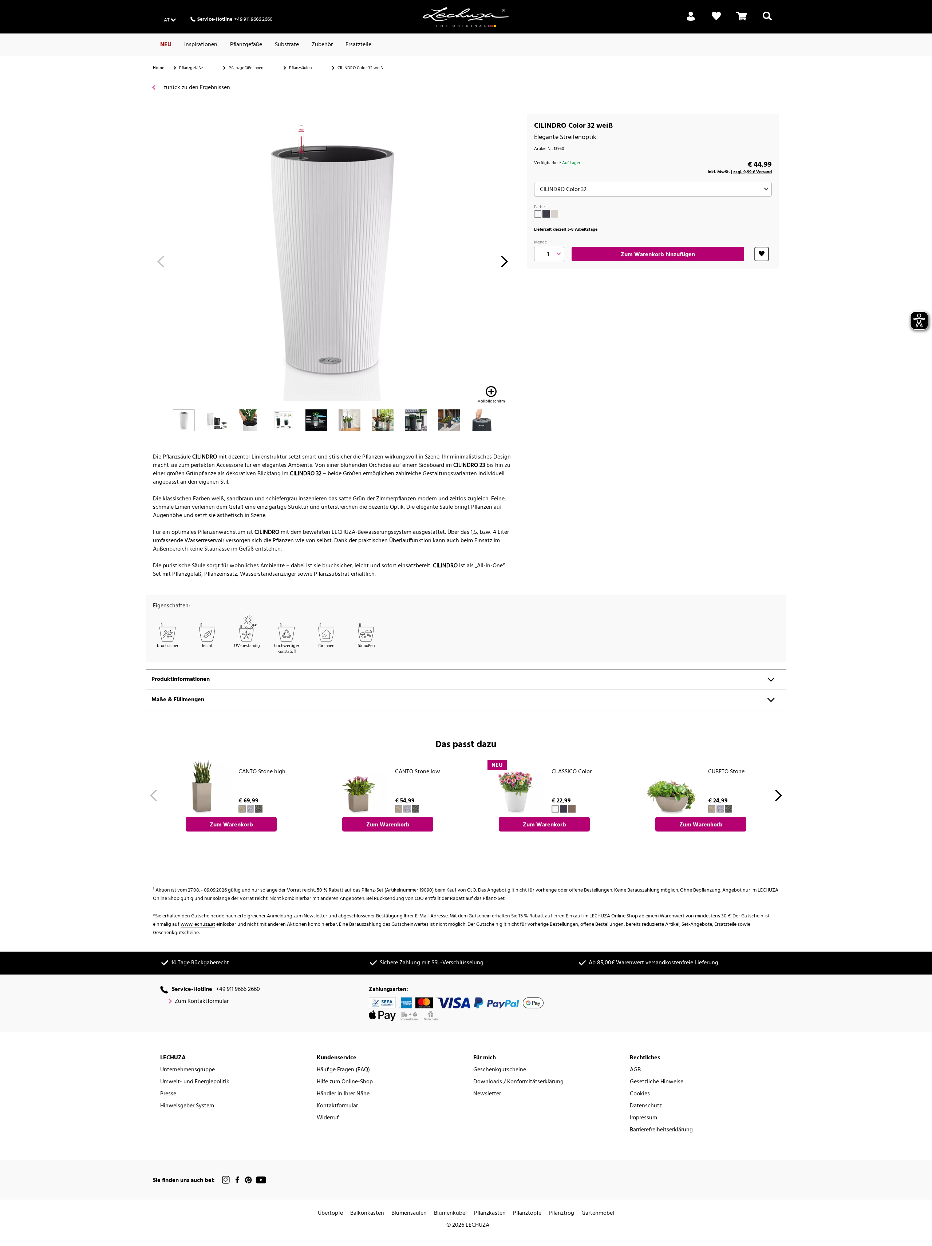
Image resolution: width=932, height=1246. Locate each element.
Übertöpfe (330, 1213)
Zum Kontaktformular (202, 1001)
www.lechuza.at (198, 924)
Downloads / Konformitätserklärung (518, 1082)
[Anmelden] (691, 20)
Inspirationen (200, 44)
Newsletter (487, 1094)
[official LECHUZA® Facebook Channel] (237, 1180)
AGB (635, 1070)
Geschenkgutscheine (499, 1070)
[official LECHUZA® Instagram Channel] (226, 1180)
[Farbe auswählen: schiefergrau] (546, 214)
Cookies (640, 1094)
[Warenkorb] (741, 20)
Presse (168, 1094)
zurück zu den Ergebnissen (196, 88)
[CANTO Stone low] (359, 788)
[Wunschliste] (716, 20)
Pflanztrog (561, 1213)
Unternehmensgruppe (187, 1070)
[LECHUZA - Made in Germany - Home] (466, 17)
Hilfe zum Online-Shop (345, 1082)
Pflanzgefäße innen (246, 68)
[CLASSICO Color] (515, 788)
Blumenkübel (450, 1213)
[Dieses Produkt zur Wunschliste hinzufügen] (761, 254)
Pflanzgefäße (246, 44)
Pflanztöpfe (527, 1213)
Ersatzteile (358, 44)
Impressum (643, 1118)
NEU (165, 44)
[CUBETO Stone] (672, 788)
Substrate (287, 44)
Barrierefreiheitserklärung (661, 1130)
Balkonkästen (367, 1213)
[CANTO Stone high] (202, 788)
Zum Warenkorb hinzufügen (658, 254)
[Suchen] (767, 20)
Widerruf (328, 1118)
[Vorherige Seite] (161, 263)
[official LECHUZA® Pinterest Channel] (248, 1180)
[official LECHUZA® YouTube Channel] (261, 1180)
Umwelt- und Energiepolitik (194, 1082)
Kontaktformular (337, 1106)
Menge (540, 242)
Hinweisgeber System (187, 1106)
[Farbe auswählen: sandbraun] (554, 214)
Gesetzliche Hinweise (656, 1082)
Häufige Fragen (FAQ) (343, 1070)
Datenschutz (646, 1106)
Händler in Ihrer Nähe (343, 1094)
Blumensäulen (409, 1213)
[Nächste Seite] (504, 263)
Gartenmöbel (597, 1213)
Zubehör (322, 44)
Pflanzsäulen (300, 68)
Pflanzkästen (490, 1213)
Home (158, 68)
